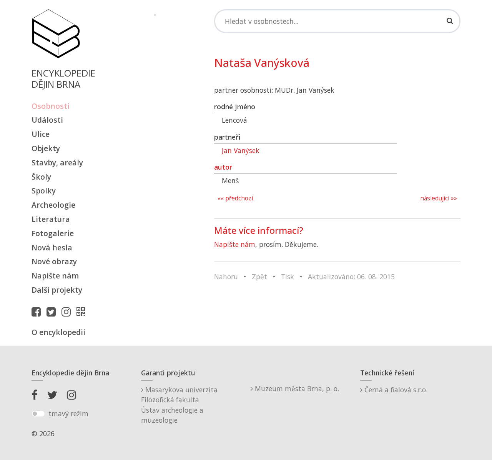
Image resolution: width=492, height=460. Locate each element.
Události (47, 120)
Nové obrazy (54, 261)
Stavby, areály (57, 162)
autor (223, 167)
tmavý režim (68, 413)
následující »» (438, 198)
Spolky (44, 190)
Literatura (51, 219)
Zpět (259, 276)
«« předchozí (235, 198)
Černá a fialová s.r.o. (394, 389)
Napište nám (55, 275)
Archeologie (53, 205)
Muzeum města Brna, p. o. (296, 388)
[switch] (38, 413)
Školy (41, 177)
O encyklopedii (58, 332)
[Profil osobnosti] (82, 311)
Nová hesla (52, 247)
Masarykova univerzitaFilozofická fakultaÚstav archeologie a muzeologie (179, 405)
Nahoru (226, 276)
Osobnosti (51, 106)
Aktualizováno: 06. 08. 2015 (351, 276)
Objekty (46, 148)
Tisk (287, 276)
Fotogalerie (53, 233)
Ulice (41, 134)
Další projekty (57, 290)
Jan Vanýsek (240, 150)
